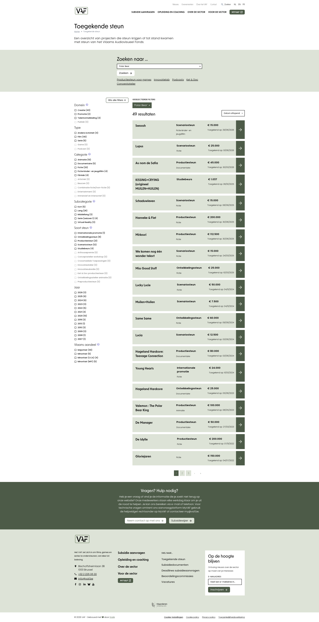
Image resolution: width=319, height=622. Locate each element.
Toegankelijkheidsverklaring (231, 617)
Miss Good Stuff (146, 268)
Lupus (139, 146)
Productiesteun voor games (134, 79)
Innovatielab (162, 79)
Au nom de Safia (146, 163)
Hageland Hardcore (149, 389)
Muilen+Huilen (145, 302)
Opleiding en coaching (171, 12)
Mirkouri (140, 234)
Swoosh (140, 125)
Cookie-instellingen (173, 617)
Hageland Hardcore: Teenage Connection (149, 354)
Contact (213, 4)
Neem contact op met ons (143, 520)
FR (244, 4)
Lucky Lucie (143, 285)
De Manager (144, 422)
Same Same (143, 318)
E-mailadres (214, 576)
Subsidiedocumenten (174, 565)
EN (239, 4)
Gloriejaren (143, 456)
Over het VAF (201, 4)
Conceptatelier (126, 83)
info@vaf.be (85, 578)
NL (235, 4)
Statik (112, 617)
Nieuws (176, 4)
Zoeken (123, 73)
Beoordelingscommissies (177, 576)
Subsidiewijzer (179, 520)
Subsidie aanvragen (143, 12)
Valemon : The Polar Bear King (148, 408)
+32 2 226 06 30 (87, 574)
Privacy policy (208, 617)
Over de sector (196, 12)
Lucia (138, 335)
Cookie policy (192, 617)
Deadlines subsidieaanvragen (180, 570)
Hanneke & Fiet (145, 217)
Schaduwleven (145, 201)
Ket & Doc (192, 79)
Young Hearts (144, 368)
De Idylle (141, 439)
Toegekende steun (173, 559)
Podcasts (178, 79)
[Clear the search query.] (200, 66)
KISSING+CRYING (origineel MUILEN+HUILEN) (147, 184)
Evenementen (187, 4)
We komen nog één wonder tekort (148, 254)
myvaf (235, 12)
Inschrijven (217, 589)
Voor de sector (217, 12)
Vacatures (168, 582)
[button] (226, 4)
